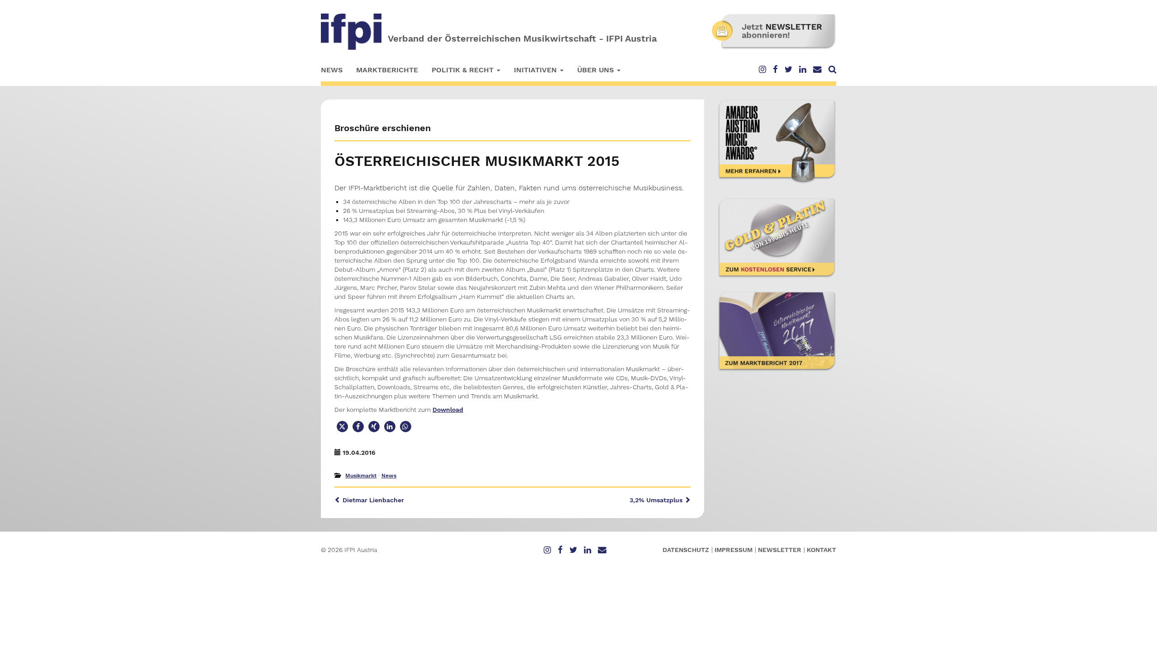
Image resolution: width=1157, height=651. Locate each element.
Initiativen (536, 70)
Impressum (734, 549)
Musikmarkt (360, 475)
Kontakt (821, 549)
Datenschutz (686, 549)
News (332, 70)
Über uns (596, 70)
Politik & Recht (464, 70)
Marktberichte (387, 70)
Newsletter (779, 549)
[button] (342, 426)
